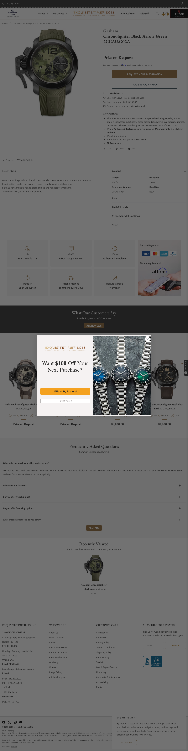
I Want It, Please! (65, 391)
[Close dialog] (147, 339)
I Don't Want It (65, 401)
